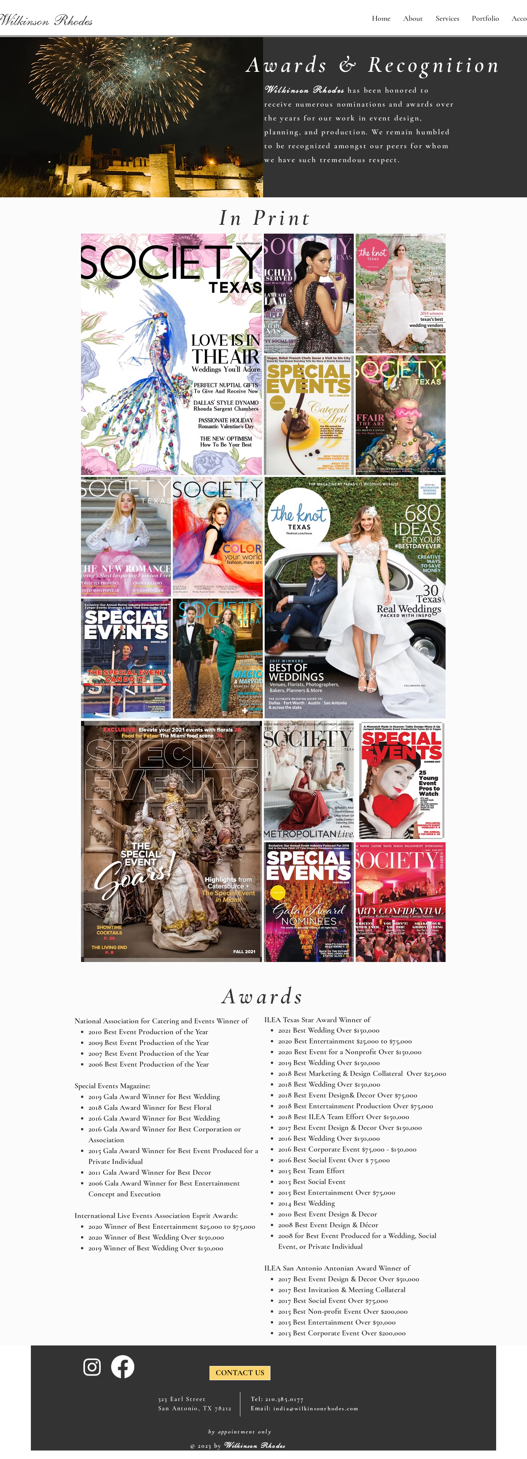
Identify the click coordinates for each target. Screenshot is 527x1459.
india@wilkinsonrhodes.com (316, 1408)
